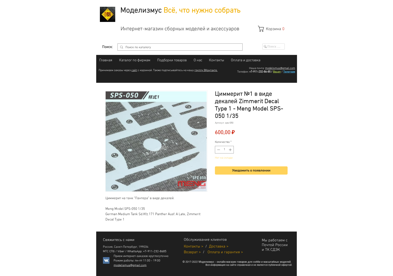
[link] (273, 29)
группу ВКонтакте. (206, 70)
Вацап (277, 72)
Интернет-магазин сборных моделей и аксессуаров (180, 29)
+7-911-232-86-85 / (261, 72)
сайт (134, 70)
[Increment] (230, 149)
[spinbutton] (224, 149)
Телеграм (289, 72)
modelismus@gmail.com (280, 68)
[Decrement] (218, 149)
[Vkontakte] (106, 260)
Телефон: (243, 72)
